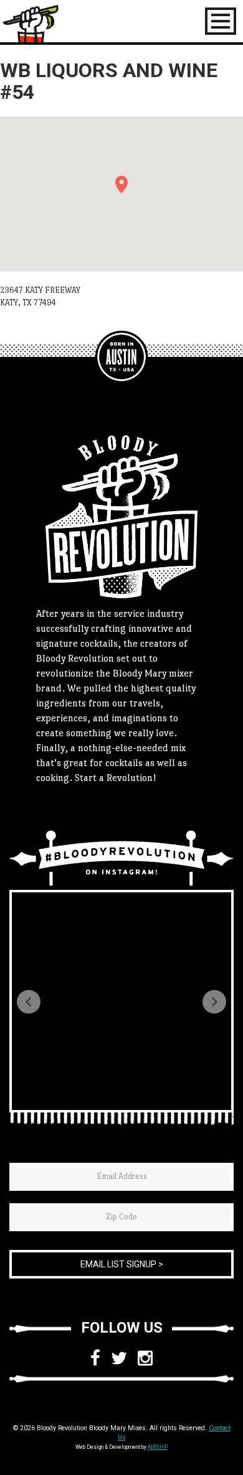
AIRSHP (158, 1447)
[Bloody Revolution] (121, 357)
